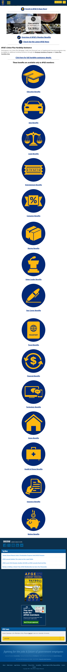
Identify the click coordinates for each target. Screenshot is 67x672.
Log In (30, 633)
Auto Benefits (33, 123)
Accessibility (38, 665)
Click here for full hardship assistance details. (33, 57)
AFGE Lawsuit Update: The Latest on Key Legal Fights (17, 559)
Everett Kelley (17, 656)
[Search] (64, 2)
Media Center (10, 665)
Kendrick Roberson (58, 656)
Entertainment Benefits (33, 185)
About (4, 665)
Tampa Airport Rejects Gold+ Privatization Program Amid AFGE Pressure (23, 555)
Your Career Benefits (33, 310)
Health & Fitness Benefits (33, 469)
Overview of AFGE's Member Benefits (36, 37)
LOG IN (59, 2)
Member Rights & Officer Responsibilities (51, 665)
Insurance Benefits (33, 502)
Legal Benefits (33, 154)
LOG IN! (6, 638)
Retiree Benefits (33, 534)
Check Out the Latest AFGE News (36, 42)
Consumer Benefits (33, 216)
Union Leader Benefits (34, 279)
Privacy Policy (31, 665)
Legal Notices (17, 665)
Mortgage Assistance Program (43, 52)
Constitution (24, 665)
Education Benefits (33, 92)
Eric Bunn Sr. (36, 656)
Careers (34, 667)
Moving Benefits (33, 248)
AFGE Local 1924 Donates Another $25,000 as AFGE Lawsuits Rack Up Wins (24, 563)
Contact (63, 665)
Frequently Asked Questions (45, 659)
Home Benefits (33, 438)
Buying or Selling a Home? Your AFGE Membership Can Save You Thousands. (24, 566)
